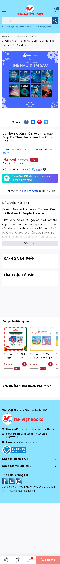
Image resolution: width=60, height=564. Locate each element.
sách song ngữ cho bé (45, 27)
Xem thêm (31, 243)
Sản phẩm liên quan (15, 321)
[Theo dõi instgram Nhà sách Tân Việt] (19, 481)
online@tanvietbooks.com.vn (28, 442)
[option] (30, 79)
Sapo (31, 490)
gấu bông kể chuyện (25, 27)
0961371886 (27, 434)
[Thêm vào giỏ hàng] (24, 364)
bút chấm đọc (8, 27)
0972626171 (41, 434)
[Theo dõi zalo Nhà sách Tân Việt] (12, 481)
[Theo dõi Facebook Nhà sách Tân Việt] (5, 481)
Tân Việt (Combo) (25, 149)
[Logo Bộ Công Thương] (14, 449)
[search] (55, 20)
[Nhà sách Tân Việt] (30, 10)
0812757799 (30, 191)
